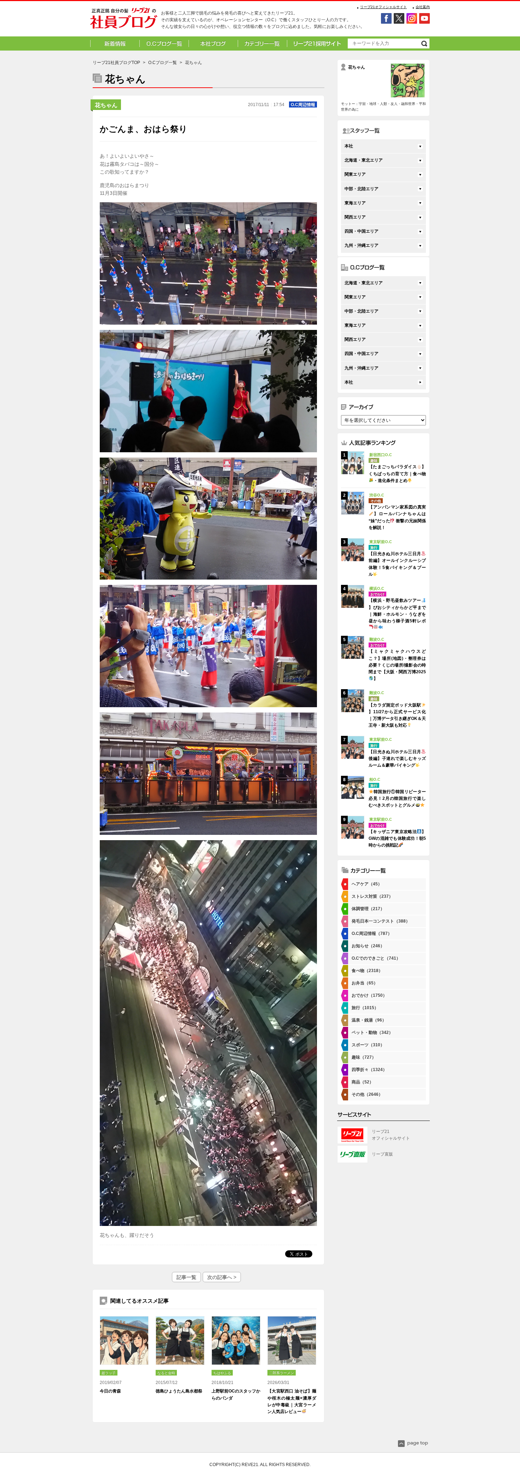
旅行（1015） (365, 1007)
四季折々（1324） (369, 1069)
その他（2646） (367, 1094)
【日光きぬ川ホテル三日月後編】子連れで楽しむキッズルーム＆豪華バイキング (397, 758)
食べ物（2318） (367, 970)
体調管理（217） (368, 908)
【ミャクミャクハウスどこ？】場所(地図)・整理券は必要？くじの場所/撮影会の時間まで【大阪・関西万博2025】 (397, 665)
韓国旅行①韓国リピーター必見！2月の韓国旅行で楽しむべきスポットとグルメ (397, 798)
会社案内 (423, 7)
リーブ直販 (382, 1154)
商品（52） (363, 1082)
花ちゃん (106, 105)
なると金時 (166, 1373)
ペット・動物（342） (372, 1032)
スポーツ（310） (368, 1044)
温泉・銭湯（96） (369, 1020)
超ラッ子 (109, 1373)
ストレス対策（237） (372, 896)
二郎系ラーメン (281, 1373)
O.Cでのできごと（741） (376, 958)
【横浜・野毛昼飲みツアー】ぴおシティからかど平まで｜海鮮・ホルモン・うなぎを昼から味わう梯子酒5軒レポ (397, 610)
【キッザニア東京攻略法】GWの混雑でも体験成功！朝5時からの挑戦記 (397, 838)
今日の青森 (110, 1391)
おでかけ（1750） (369, 995)
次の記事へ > (221, 1277)
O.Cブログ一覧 (162, 62)
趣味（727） (364, 1057)
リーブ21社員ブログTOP (116, 62)
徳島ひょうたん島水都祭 (179, 1391)
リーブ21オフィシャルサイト (383, 7)
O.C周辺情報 (303, 104)
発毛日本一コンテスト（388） (381, 921)
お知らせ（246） (368, 945)
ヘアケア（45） (367, 884)
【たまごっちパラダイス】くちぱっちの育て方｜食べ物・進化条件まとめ (397, 473)
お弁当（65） (365, 983)
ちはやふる (222, 1373)
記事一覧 (186, 1277)
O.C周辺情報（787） (372, 933)
